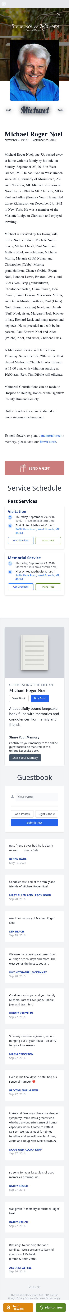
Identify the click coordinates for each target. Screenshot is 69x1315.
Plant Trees (48, 540)
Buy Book (40, 698)
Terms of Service (45, 1298)
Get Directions (21, 540)
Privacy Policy (23, 1298)
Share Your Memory (25, 757)
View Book (18, 698)
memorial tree (51, 435)
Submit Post (34, 822)
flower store (48, 441)
